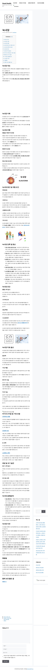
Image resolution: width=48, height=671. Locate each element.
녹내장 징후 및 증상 (7, 47)
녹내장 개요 (6, 39)
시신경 (8, 618)
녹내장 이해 (6, 41)
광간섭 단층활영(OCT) (23, 322)
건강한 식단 (5, 430)
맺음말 (5, 60)
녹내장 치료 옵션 (7, 50)
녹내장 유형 (6, 43)
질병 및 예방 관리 (31, 2)
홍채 (10, 618)
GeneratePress (30, 668)
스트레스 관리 (6, 453)
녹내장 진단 (6, 49)
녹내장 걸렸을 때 (7, 56)
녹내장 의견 (6, 58)
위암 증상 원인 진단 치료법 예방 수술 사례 (40, 552)
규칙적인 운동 (6, 416)
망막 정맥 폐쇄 (6, 619)
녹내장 (5, 618)
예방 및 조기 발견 (7, 54)
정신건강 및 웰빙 (40, 2)
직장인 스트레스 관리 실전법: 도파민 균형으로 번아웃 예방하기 (40, 541)
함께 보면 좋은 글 (7, 62)
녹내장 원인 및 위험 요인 (9, 45)
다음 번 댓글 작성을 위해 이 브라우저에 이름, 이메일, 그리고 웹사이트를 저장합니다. (17, 656)
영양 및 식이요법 (22, 2)
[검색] (43, 511)
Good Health (6, 3)
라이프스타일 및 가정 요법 (9, 52)
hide (11, 36)
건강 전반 (15, 2)
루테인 (5, 620)
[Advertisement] (16, 95)
